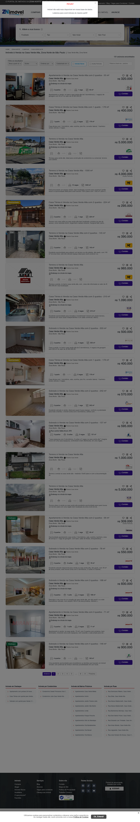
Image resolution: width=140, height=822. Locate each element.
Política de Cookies (80, 817)
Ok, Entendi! (99, 817)
